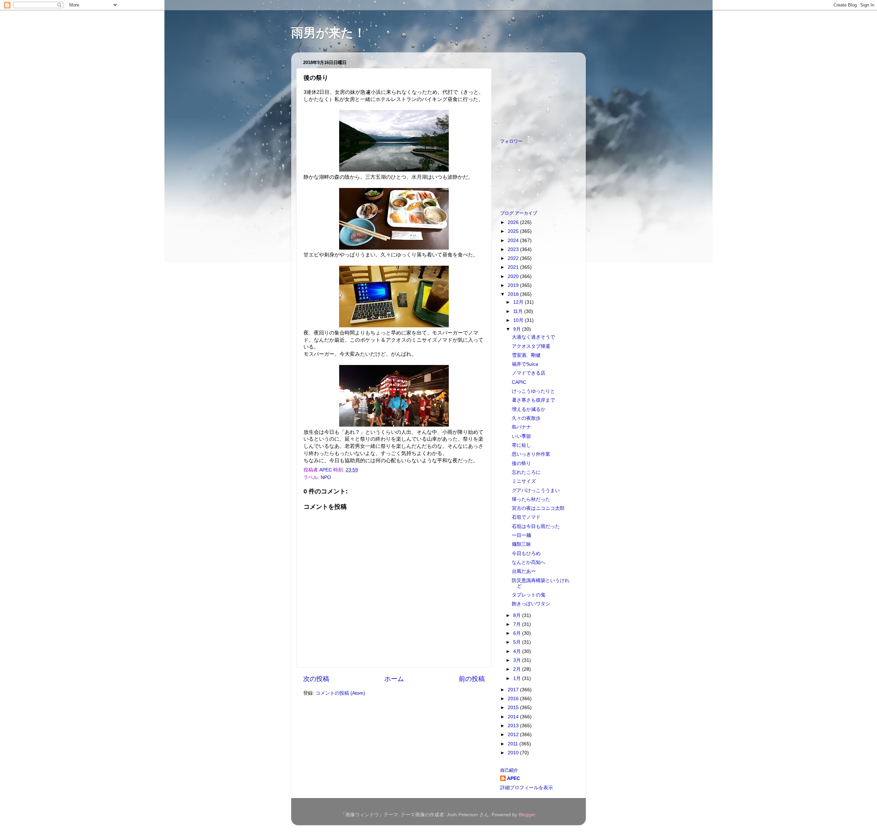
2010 (514, 752)
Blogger (527, 814)
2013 (514, 725)
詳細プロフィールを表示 (526, 787)
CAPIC (519, 382)
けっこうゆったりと (533, 391)
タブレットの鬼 (528, 594)
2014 (514, 716)
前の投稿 (472, 678)
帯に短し (521, 445)
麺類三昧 (521, 544)
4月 (517, 651)
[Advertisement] (534, 92)
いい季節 (521, 436)
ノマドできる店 (528, 373)
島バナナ (521, 427)
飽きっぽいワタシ (531, 603)
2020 (514, 276)
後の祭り (521, 463)
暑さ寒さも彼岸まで (533, 400)
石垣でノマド (526, 517)
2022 (514, 258)
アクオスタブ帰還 (531, 346)
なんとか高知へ (528, 562)
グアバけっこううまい (536, 490)
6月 (517, 633)
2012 (514, 734)
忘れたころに (526, 472)
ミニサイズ (524, 481)
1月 (517, 678)
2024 (514, 240)
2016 (514, 698)
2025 (514, 231)
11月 (518, 311)
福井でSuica (525, 364)
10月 (519, 320)
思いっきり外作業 (531, 454)
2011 (513, 743)
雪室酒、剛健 (526, 355)
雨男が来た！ (328, 33)
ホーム (394, 678)
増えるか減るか (528, 409)
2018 (514, 294)
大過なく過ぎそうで (533, 337)
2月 (517, 669)
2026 (514, 222)
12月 (519, 302)
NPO (326, 477)
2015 (514, 707)
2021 (514, 267)
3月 (517, 660)
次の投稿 (316, 678)
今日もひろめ (526, 553)
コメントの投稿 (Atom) (340, 693)
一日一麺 (521, 535)
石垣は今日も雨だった (536, 526)
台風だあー (524, 571)
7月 (517, 624)
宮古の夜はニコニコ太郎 (538, 508)
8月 (517, 615)
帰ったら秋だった (531, 499)
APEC (513, 778)
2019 (514, 285)
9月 (517, 329)
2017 (514, 689)
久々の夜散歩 (526, 418)
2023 (514, 249)
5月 (517, 642)
